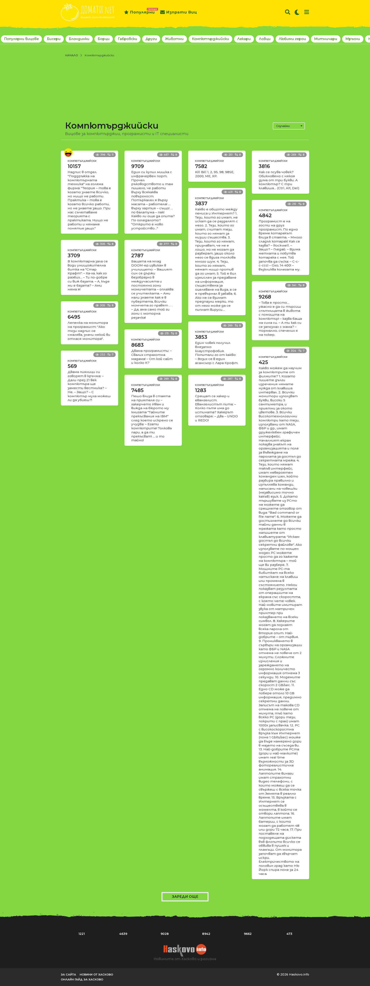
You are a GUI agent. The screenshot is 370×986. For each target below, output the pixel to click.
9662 (248, 934)
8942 (206, 934)
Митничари (325, 39)
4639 (123, 934)
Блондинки (79, 39)
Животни (174, 39)
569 (72, 366)
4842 (265, 216)
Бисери (54, 39)
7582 (201, 166)
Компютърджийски (210, 39)
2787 (137, 256)
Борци (104, 39)
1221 (81, 934)
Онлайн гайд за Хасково (82, 979)
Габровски (127, 39)
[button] (287, 12)
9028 (165, 934)
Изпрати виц (181, 12)
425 (263, 362)
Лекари (244, 39)
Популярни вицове (21, 39)
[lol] (68, 152)
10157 (74, 166)
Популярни (142, 11)
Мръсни (352, 39)
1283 (200, 390)
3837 (201, 204)
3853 (201, 337)
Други (151, 39)
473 (289, 934)
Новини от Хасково (96, 974)
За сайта (68, 974)
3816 (264, 166)
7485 (137, 390)
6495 (74, 317)
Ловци (265, 39)
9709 (137, 166)
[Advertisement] (185, 89)
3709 (74, 256)
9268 (265, 297)
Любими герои (292, 39)
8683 (137, 345)
